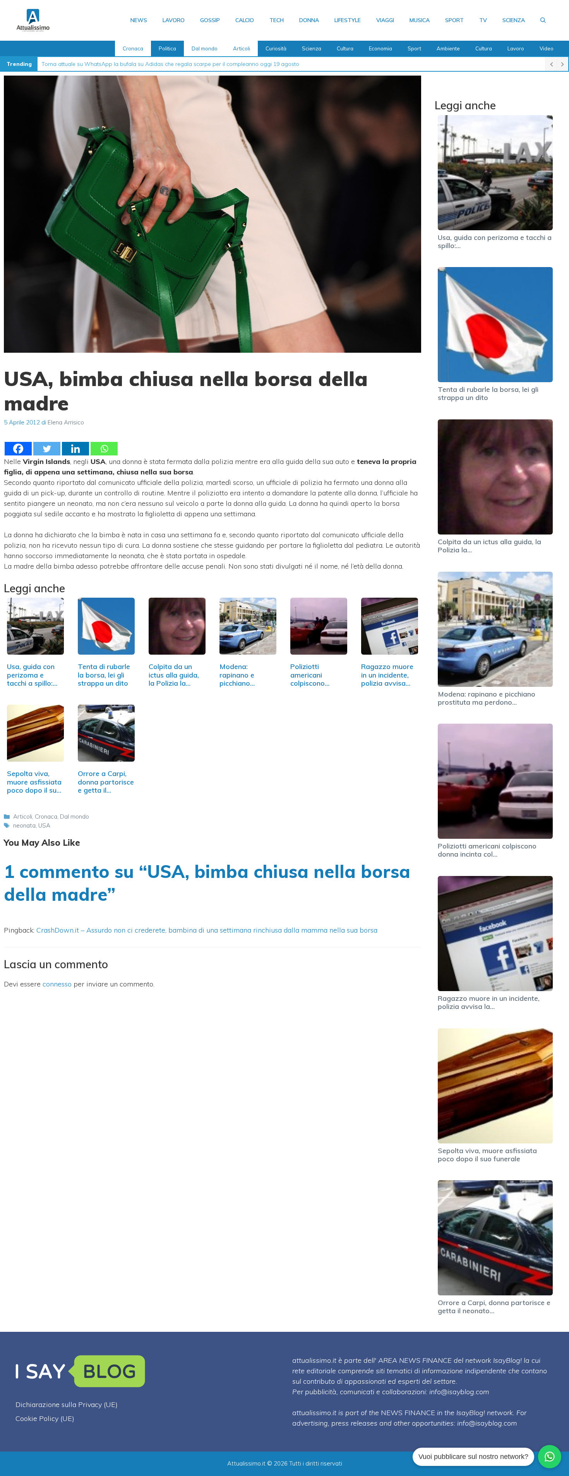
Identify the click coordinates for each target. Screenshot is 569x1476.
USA (44, 825)
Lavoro (174, 20)
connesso (57, 983)
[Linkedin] (75, 448)
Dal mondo (205, 48)
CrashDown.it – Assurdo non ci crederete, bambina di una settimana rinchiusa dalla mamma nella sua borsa (206, 930)
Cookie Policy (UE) (44, 1418)
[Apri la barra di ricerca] (543, 20)
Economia (380, 48)
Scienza (513, 20)
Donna (309, 20)
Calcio (244, 20)
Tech (276, 20)
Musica (420, 20)
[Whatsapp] (104, 448)
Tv (483, 20)
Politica (167, 48)
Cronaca (133, 48)
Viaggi (385, 20)
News (138, 20)
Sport (454, 20)
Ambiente (448, 48)
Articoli (241, 48)
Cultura (345, 48)
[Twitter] (46, 448)
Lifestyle (347, 20)
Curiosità (276, 48)
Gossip (210, 20)
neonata (24, 825)
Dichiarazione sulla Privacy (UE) (66, 1404)
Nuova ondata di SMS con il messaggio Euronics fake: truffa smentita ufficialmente (145, 63)
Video (547, 48)
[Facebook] (18, 448)
